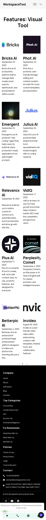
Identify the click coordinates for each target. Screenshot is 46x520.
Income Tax (7, 418)
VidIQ (27, 190)
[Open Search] (41, 4)
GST (5, 414)
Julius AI (30, 124)
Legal (5, 461)
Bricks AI (9, 58)
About (5, 382)
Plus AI (8, 257)
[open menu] (34, 4)
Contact (6, 395)
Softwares (7, 386)
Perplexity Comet (32, 260)
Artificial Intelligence (11, 422)
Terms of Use (8, 452)
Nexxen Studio (29, 494)
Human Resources (10, 410)
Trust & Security (9, 465)
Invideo (29, 320)
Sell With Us (8, 442)
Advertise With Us (10, 433)
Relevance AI (11, 192)
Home (5, 378)
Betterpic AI (10, 323)
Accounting (8, 405)
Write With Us (8, 437)
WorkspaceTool (14, 4)
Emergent (10, 124)
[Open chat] (41, 515)
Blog (5, 391)
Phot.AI (29, 58)
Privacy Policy (8, 456)
